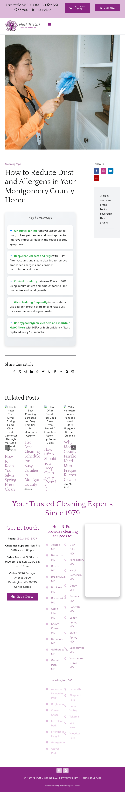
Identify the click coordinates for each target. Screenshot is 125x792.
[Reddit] (26, 375)
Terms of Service (91, 778)
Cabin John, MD (54, 613)
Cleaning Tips (13, 164)
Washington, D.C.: (62, 680)
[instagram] (103, 171)
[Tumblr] (49, 375)
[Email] (73, 375)
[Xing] (67, 375)
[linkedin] (110, 171)
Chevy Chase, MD (55, 628)
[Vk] (61, 375)
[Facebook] (14, 375)
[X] (20, 375)
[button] (7, 447)
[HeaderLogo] (22, 21)
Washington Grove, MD (76, 663)
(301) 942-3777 (27, 538)
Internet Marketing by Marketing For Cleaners (63, 786)
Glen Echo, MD (72, 549)
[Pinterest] (55, 375)
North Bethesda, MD (75, 575)
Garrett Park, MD (55, 665)
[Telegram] (43, 375)
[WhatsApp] (37, 375)
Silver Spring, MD (73, 637)
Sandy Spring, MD (73, 622)
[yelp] (96, 178)
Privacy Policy (69, 778)
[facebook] (96, 171)
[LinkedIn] (32, 375)
